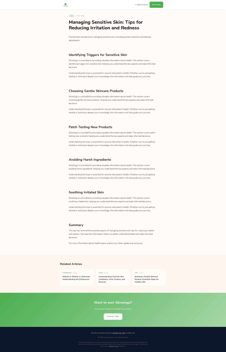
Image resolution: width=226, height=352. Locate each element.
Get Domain (156, 5)
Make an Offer (113, 316)
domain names (113, 346)
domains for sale (119, 333)
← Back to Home (141, 5)
